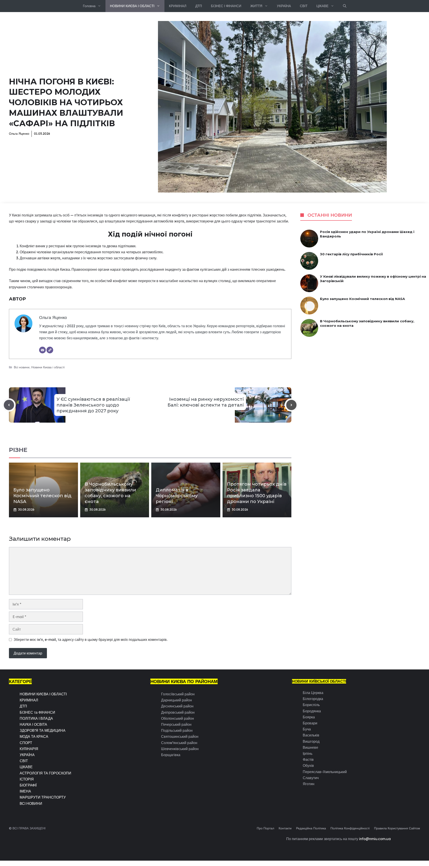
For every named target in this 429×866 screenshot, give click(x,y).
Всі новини (21, 367)
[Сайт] (49, 350)
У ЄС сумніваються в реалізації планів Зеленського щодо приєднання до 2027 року (93, 404)
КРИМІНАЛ (177, 6)
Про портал (265, 828)
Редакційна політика (311, 828)
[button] (345, 6)
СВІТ (303, 6)
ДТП (198, 6)
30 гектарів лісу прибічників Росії (351, 254)
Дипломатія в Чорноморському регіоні (177, 495)
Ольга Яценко (19, 134)
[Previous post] (9, 405)
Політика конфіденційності (350, 828)
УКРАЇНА (284, 6)
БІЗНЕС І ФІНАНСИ (226, 6)
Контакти (285, 828)
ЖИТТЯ (256, 6)
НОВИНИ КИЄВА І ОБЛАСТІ (132, 6)
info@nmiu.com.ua (375, 839)
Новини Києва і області (48, 367)
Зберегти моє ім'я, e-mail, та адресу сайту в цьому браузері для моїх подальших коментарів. (90, 639)
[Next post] (291, 405)
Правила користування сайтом (397, 828)
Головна (89, 6)
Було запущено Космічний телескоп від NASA (42, 495)
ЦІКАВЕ (322, 6)
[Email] (42, 350)
